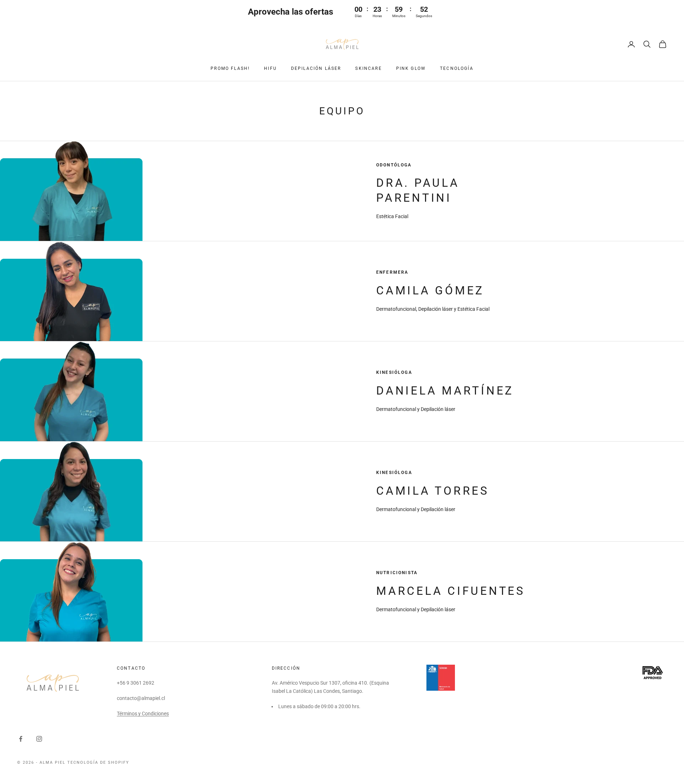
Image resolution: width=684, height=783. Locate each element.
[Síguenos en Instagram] (39, 738)
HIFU (270, 68)
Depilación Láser (316, 68)
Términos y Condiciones (143, 713)
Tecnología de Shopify (98, 762)
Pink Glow (411, 68)
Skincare (368, 68)
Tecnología (456, 68)
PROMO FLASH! (230, 68)
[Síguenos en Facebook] (20, 738)
